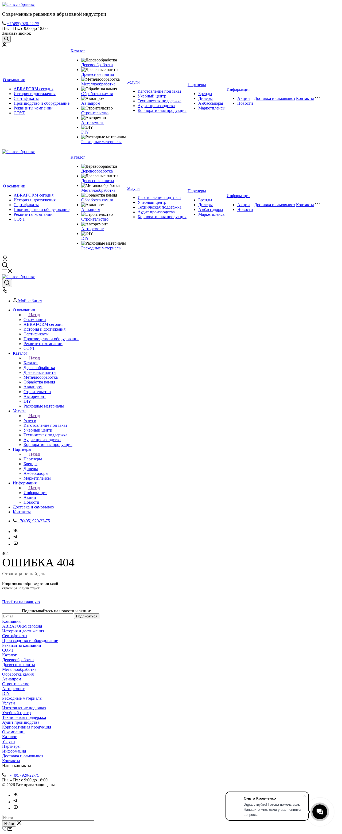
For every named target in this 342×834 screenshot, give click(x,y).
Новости (245, 103)
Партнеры (197, 84)
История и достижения (35, 93)
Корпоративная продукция (162, 110)
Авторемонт (92, 122)
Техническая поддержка (159, 101)
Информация (238, 89)
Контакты (305, 98)
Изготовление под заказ (159, 91)
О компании (14, 79)
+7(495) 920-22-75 (23, 23)
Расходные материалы (101, 141)
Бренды (205, 93)
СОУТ (19, 113)
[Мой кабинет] (4, 45)
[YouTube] (15, 544)
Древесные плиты (97, 74)
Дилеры (205, 98)
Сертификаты (26, 98)
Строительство (94, 113)
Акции (243, 98)
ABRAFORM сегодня (33, 89)
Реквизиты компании (33, 108)
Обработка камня (97, 93)
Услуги (133, 82)
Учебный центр (152, 96)
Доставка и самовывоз (274, 98)
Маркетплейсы (212, 108)
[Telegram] (15, 538)
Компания (11, 621)
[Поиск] (6, 39)
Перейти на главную (21, 602)
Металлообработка (98, 84)
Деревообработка (97, 64)
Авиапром (90, 103)
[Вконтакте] (15, 531)
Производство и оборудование (41, 103)
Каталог (78, 51)
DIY (85, 132)
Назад (34, 314)
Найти (9, 824)
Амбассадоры (210, 103)
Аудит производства (156, 105)
